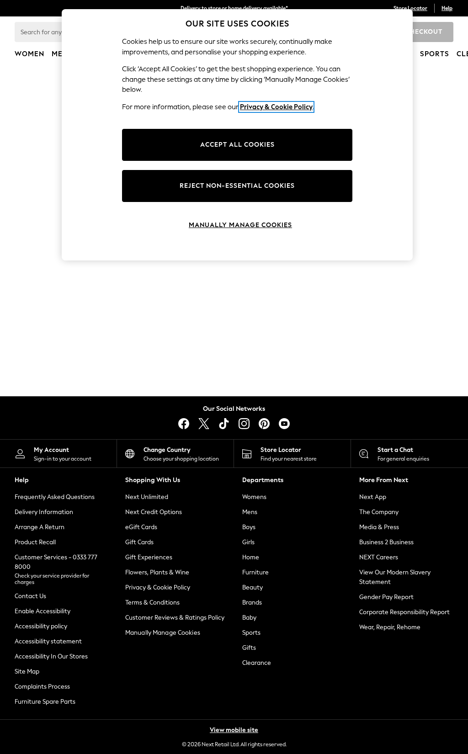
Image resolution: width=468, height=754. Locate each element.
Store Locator (410, 8)
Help (446, 8)
